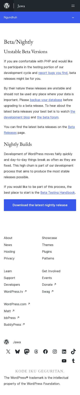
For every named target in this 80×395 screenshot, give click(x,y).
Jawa (17, 342)
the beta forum (47, 117)
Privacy (9, 258)
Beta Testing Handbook (57, 192)
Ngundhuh (10, 17)
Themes (47, 245)
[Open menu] (74, 6)
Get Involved (51, 271)
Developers (12, 285)
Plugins (47, 251)
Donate (49, 285)
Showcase (49, 238)
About (8, 238)
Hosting (9, 251)
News (8, 245)
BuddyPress (14, 324)
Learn (8, 271)
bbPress (12, 318)
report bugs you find (53, 73)
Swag (48, 291)
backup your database (46, 100)
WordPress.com (17, 304)
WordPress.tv (15, 291)
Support (9, 278)
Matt (9, 311)
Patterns (48, 258)
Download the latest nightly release (40, 205)
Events (47, 278)
